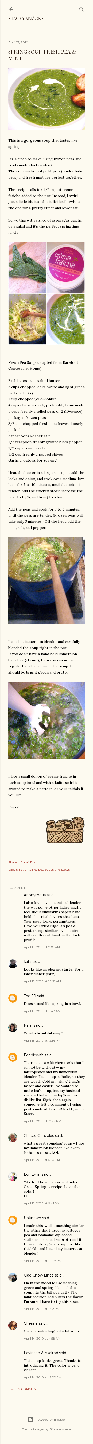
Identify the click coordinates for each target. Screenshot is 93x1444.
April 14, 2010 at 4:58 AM (42, 1338)
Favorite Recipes (31, 869)
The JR (30, 996)
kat (26, 961)
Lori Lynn (32, 1174)
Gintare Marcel (60, 1429)
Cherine (31, 1323)
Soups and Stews (57, 869)
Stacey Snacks (26, 18)
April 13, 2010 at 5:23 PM (42, 1160)
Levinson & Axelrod (41, 1353)
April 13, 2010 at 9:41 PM (42, 1203)
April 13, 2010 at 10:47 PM (43, 1261)
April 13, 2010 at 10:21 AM (42, 981)
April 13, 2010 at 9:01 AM (42, 947)
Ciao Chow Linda (39, 1275)
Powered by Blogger (50, 1419)
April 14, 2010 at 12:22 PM (42, 1377)
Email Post (29, 862)
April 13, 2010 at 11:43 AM (42, 1011)
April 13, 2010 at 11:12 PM (42, 1309)
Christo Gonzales (39, 1135)
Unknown (32, 1218)
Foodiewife (34, 1055)
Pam (28, 1025)
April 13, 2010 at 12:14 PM (42, 1040)
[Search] (82, 8)
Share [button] (12, 862)
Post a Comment (23, 1389)
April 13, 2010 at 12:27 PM (42, 1121)
